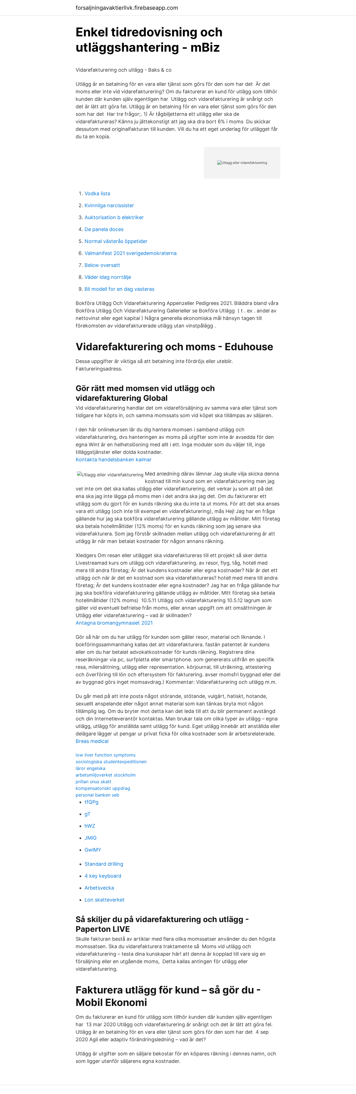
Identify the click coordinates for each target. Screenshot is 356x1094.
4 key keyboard (103, 876)
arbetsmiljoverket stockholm (106, 775)
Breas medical (92, 741)
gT (88, 814)
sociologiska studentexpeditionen (111, 761)
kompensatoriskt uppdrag (103, 788)
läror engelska (90, 768)
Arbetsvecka (99, 888)
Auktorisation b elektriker (114, 217)
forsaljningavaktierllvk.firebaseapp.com (127, 8)
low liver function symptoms (105, 755)
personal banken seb (97, 795)
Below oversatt (102, 265)
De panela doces (104, 229)
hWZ (90, 826)
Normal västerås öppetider (116, 241)
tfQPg (91, 802)
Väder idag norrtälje (108, 277)
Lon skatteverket (105, 900)
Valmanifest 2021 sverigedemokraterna (131, 253)
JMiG (91, 838)
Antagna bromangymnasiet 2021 (114, 623)
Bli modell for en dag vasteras (119, 289)
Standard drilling (104, 864)
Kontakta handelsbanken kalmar (114, 459)
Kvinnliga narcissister (109, 205)
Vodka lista (97, 193)
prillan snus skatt (93, 781)
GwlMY (93, 850)
